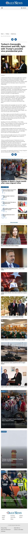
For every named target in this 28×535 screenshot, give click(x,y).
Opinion (21, 515)
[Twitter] (15, 39)
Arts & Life (13, 517)
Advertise (3, 531)
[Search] (21, 8)
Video (3, 519)
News (2, 33)
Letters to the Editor (18, 529)
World (3, 517)
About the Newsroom (6, 529)
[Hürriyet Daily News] (14, 3)
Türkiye (7, 33)
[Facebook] (12, 39)
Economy (13, 515)
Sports (20, 517)
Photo (12, 519)
